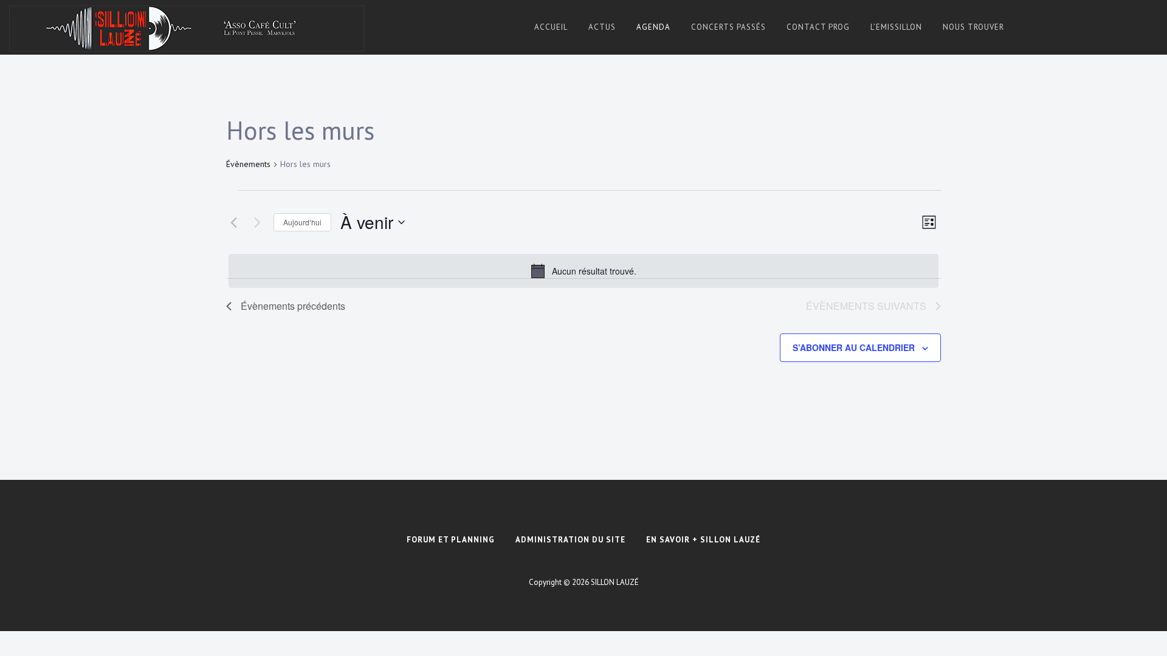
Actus (602, 27)
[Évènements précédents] (233, 222)
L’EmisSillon (896, 27)
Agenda (653, 27)
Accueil (551, 27)
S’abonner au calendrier (854, 347)
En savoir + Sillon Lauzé (703, 540)
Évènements (248, 164)
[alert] (583, 271)
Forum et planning (451, 540)
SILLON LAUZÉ (615, 582)
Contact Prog (818, 27)
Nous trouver (973, 27)
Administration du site (570, 540)
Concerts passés (728, 27)
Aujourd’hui (302, 222)
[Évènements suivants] (257, 222)
